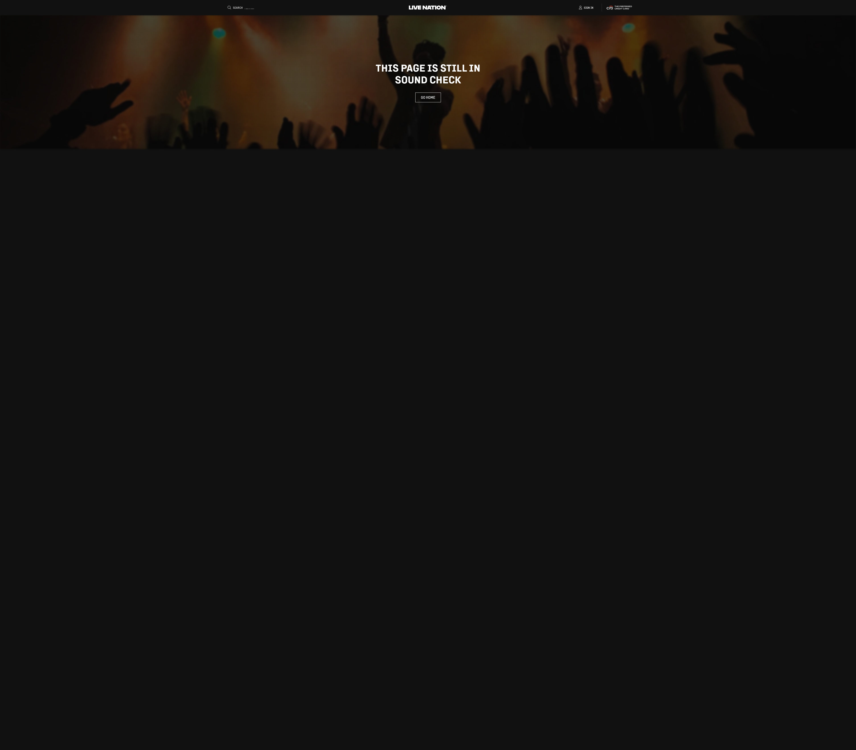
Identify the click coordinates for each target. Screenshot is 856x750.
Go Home (428, 97)
